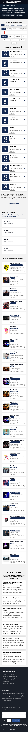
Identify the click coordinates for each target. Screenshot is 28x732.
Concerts (11, 36)
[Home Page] (14, 2)
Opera (14, 43)
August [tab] (3, 28)
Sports (24, 36)
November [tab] (20, 28)
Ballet (22, 39)
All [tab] (2, 25)
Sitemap (12, 729)
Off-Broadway (15, 39)
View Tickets (24, 51)
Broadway (6, 39)
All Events (4, 36)
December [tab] (25, 28)
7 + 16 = (4, 720)
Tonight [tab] (13, 25)
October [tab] (14, 28)
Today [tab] (7, 25)
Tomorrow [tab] (19, 25)
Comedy (18, 36)
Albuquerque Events (6, 5)
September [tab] (9, 28)
